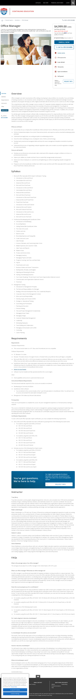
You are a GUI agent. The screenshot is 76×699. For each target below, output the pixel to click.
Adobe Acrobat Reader (20, 369)
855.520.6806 (4, 117)
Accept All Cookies (15, 690)
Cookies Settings (15, 693)
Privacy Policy (49, 695)
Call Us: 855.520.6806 (68, 20)
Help (53, 687)
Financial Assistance (56, 686)
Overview (3, 93)
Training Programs (9, 20)
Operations (17, 20)
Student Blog (64, 684)
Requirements (5, 100)
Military (53, 684)
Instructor (4, 103)
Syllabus (3, 96)
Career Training (31, 684)
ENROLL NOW (64, 42)
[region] (15, 686)
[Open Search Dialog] (73, 2)
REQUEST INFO (68, 81)
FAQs (2, 106)
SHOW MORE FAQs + (17, 672)
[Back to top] (38, 682)
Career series (61, 53)
